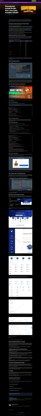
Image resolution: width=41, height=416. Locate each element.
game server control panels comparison (25, 368)
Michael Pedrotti (12, 14)
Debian (10, 46)
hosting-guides (7, 4)
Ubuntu (10, 42)
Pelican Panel (24, 365)
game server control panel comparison (27, 82)
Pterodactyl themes (16, 373)
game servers (10, 375)
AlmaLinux (10, 54)
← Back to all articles (11, 409)
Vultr (16, 196)
